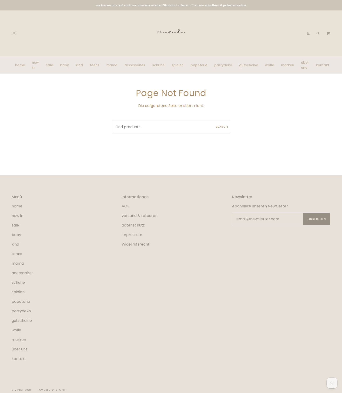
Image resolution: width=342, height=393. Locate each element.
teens (17, 253)
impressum (132, 234)
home (17, 206)
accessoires (23, 273)
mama (18, 263)
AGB (126, 206)
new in (17, 215)
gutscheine (22, 320)
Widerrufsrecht (136, 244)
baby (16, 234)
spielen (18, 292)
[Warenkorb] (328, 33)
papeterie (21, 301)
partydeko (21, 311)
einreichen (317, 219)
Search (222, 127)
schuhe (18, 282)
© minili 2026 (22, 390)
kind (15, 244)
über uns (19, 349)
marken (19, 339)
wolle (16, 330)
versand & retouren (140, 215)
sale (15, 225)
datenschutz (133, 225)
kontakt (19, 358)
